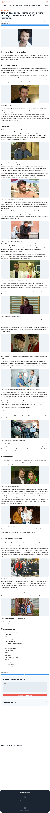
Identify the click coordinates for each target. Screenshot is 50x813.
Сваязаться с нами (25, 792)
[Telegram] (25, 797)
